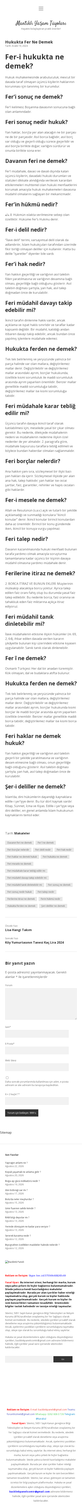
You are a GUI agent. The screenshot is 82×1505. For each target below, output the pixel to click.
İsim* (8, 1027)
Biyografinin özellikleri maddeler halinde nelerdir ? (32, 1244)
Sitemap (6, 1132)
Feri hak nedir (64, 849)
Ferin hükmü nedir (50, 898)
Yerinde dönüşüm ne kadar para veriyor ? (27, 1226)
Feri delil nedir (43, 849)
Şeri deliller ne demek (53, 906)
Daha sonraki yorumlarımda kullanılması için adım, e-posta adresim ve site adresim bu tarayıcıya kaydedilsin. (36, 1083)
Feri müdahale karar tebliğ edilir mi (26, 870)
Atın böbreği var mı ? (16, 1190)
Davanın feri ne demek (19, 842)
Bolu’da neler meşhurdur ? (19, 1199)
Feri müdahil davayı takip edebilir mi (27, 877)
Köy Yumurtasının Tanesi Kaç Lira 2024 (34, 942)
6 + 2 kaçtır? (12, 1094)
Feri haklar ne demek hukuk (22, 856)
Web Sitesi (10, 1060)
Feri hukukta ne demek (55, 856)
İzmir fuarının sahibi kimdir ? (20, 1208)
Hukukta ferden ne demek (21, 906)
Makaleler (22, 833)
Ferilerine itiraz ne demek (21, 898)
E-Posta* (9, 1043)
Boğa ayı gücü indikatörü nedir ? (22, 1181)
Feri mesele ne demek (19, 863)
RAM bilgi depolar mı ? (17, 1217)
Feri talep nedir (46, 891)
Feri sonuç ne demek (59, 884)
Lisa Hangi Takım (18, 930)
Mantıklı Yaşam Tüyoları (41, 23)
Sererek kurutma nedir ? (18, 1235)
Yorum (8, 985)
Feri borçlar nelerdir (18, 849)
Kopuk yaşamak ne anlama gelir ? (23, 1172)
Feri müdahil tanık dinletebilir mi (24, 884)
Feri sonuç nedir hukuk (19, 891)
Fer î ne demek (46, 842)
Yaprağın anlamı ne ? (16, 1162)
